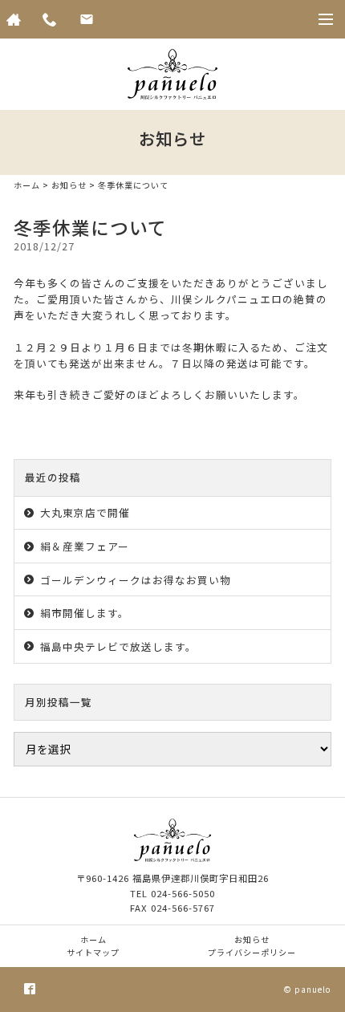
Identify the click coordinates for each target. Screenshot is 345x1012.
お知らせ (69, 185)
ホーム (27, 185)
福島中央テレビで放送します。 (118, 646)
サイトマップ (93, 952)
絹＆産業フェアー (84, 546)
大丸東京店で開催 (85, 512)
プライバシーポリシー (252, 952)
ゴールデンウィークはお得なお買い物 (135, 579)
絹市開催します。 (84, 612)
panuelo (312, 989)
